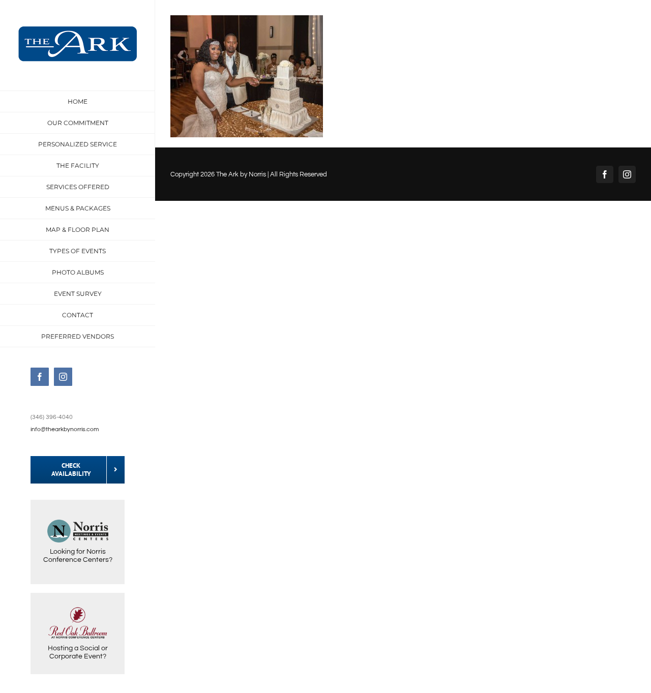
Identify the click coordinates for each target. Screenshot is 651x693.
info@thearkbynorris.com (65, 429)
